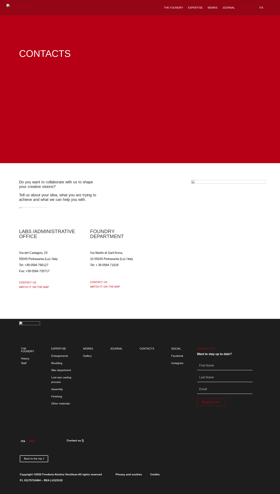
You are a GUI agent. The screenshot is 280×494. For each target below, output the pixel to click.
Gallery (87, 355)
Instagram (177, 363)
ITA (261, 7)
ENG (271, 7)
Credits (155, 474)
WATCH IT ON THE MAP (34, 287)
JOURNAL (228, 7)
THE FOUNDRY (173, 7)
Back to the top (33, 458)
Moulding (56, 363)
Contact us (74, 440)
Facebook (177, 355)
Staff (23, 363)
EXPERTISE (195, 7)
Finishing (56, 396)
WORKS (213, 7)
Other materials (60, 403)
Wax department (61, 370)
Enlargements (59, 355)
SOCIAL (176, 348)
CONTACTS (247, 7)
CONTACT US (27, 282)
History (25, 358)
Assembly (57, 389)
